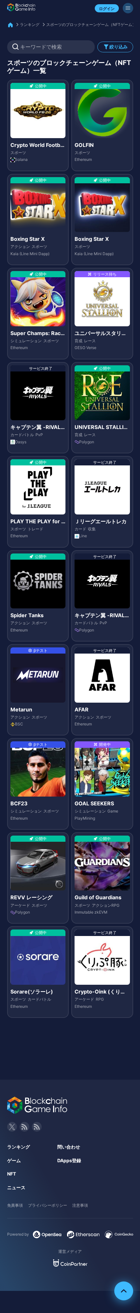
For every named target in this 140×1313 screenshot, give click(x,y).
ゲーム (14, 1160)
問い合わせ (68, 1147)
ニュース (16, 1187)
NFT (11, 1173)
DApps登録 (69, 1160)
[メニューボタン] (128, 8)
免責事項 (15, 1205)
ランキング (29, 24)
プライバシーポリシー (47, 1205)
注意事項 (80, 1205)
